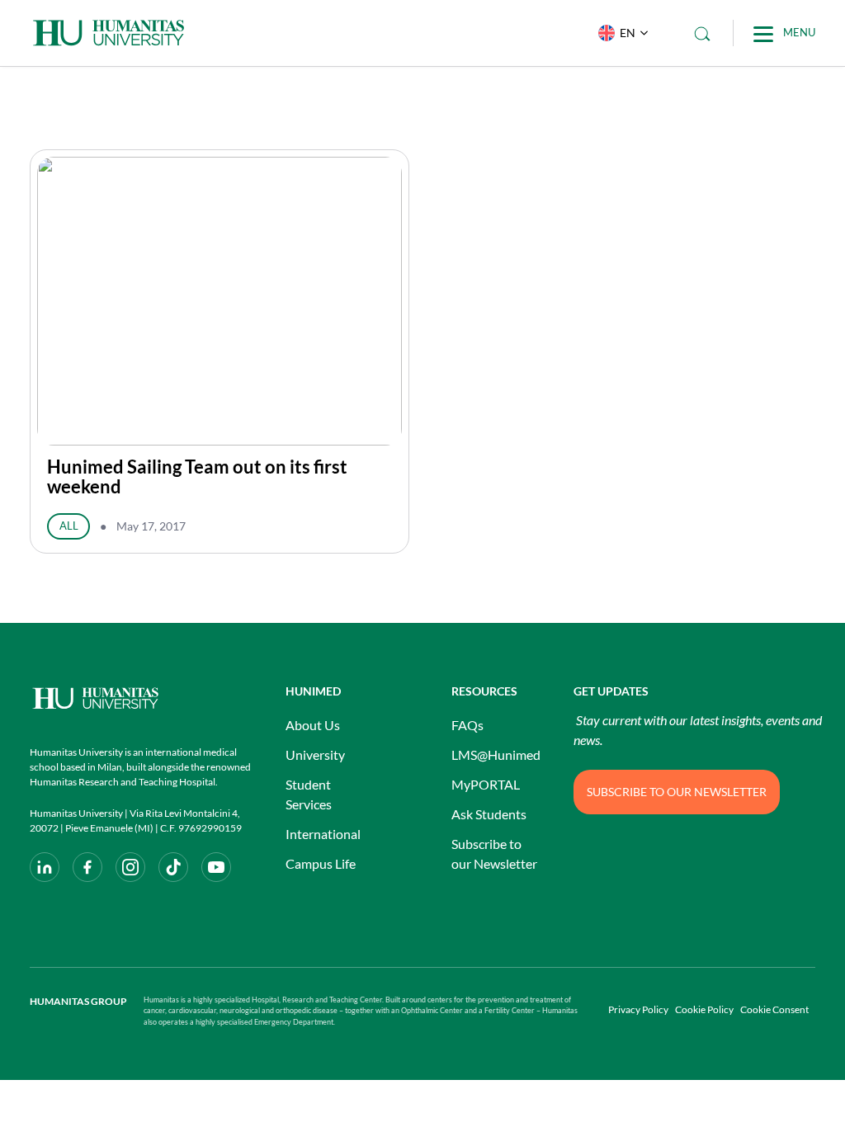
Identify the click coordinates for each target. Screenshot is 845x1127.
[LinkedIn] (44, 867)
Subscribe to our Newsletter (494, 853)
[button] (619, 33)
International (323, 834)
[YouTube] (216, 867)
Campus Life (321, 863)
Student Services (309, 794)
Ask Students (488, 814)
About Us (313, 725)
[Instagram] (130, 867)
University (315, 754)
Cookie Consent (774, 1009)
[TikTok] (173, 867)
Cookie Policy (704, 1009)
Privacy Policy (638, 1009)
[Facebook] (87, 867)
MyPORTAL (485, 784)
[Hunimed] (141, 698)
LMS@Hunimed (496, 754)
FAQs (467, 725)
